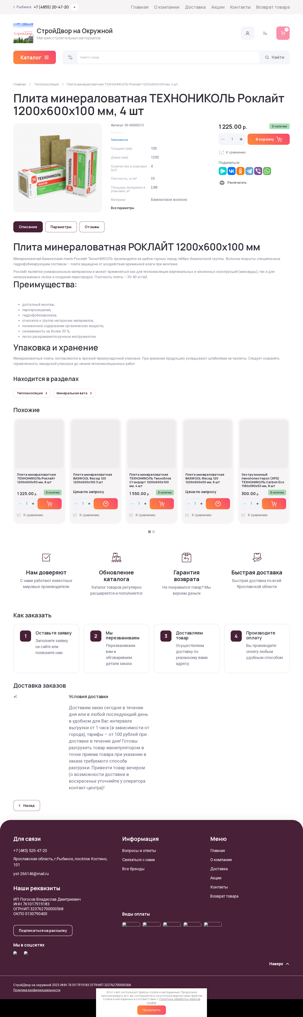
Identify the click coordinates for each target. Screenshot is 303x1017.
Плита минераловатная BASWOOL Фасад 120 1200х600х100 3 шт (92, 478)
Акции (218, 7)
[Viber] (258, 171)
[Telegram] (249, 171)
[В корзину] (49, 503)
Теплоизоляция (46, 84)
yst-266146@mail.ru (31, 873)
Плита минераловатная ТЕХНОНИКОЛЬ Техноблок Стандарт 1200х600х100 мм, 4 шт (150, 480)
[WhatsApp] (267, 171)
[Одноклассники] (240, 171)
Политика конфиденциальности (36, 990)
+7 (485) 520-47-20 (30, 850)
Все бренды (133, 868)
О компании (166, 7)
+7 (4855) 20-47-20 (51, 7)
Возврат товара (273, 7)
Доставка (195, 7)
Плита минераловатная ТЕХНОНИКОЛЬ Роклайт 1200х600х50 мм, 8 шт (36, 478)
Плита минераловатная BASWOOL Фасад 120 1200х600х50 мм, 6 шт (204, 478)
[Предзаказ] (106, 503)
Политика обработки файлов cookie (173, 1001)
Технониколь (119, 139)
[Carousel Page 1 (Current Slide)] (149, 531)
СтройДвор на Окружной (75, 30)
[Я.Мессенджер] (223, 171)
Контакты (240, 7)
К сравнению (236, 152)
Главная (139, 7)
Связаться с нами (138, 859)
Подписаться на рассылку (43, 930)
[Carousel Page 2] (153, 531)
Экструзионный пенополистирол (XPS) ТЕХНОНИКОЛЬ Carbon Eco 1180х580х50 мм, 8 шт (263, 480)
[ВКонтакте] (232, 171)
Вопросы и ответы (139, 850)
